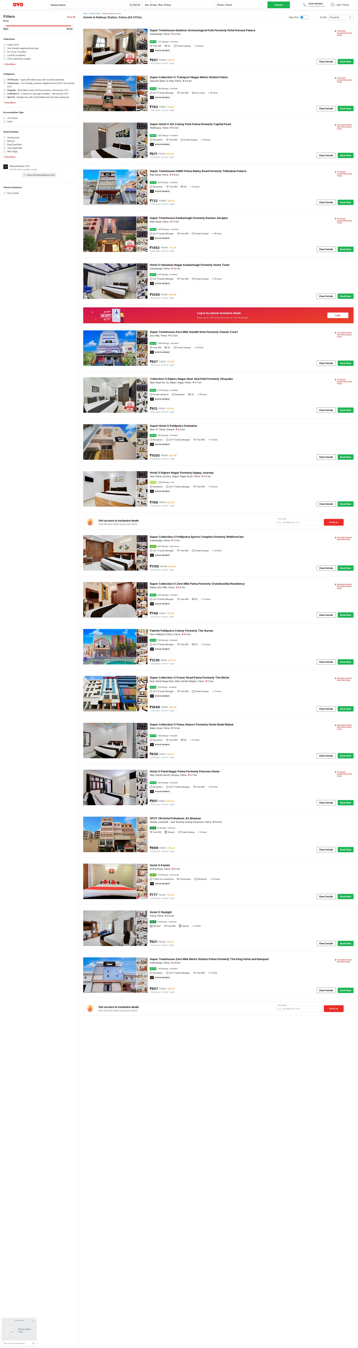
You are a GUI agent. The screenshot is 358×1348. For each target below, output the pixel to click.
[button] (71, 17)
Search (279, 4)
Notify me (333, 522)
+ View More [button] (9, 64)
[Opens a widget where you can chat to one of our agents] (19, 1332)
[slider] (4, 26)
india (85, 13)
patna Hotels (95, 13)
